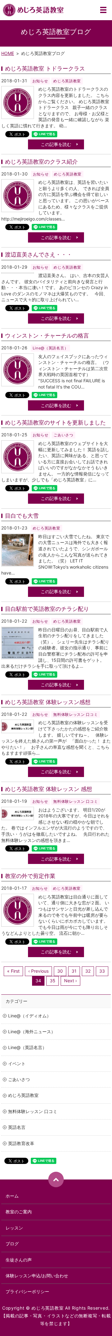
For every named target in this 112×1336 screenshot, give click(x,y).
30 (60, 971)
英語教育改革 (21, 1143)
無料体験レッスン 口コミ (75, 714)
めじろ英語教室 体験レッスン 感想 (48, 789)
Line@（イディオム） (29, 1015)
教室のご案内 (19, 1211)
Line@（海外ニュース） (31, 1031)
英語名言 (17, 1127)
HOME (7, 53)
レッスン (14, 1227)
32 (88, 971)
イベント (17, 1063)
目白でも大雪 (22, 515)
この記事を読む (56, 144)
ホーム (12, 1195)
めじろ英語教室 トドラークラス (45, 68)
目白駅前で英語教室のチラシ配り (47, 609)
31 (74, 971)
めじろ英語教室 (67, 81)
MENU (103, 10)
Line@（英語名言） (50, 348)
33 (102, 971)
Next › (70, 980)
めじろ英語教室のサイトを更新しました (55, 422)
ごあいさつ (63, 435)
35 (52, 980)
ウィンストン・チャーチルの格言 (47, 335)
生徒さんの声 (19, 1259)
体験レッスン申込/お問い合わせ (37, 1275)
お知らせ (40, 81)
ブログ (12, 1243)
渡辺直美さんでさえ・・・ (38, 254)
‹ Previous (38, 971)
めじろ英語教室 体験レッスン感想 (48, 702)
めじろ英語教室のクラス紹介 (41, 161)
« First (13, 971)
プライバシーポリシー (27, 1291)
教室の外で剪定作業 (30, 876)
